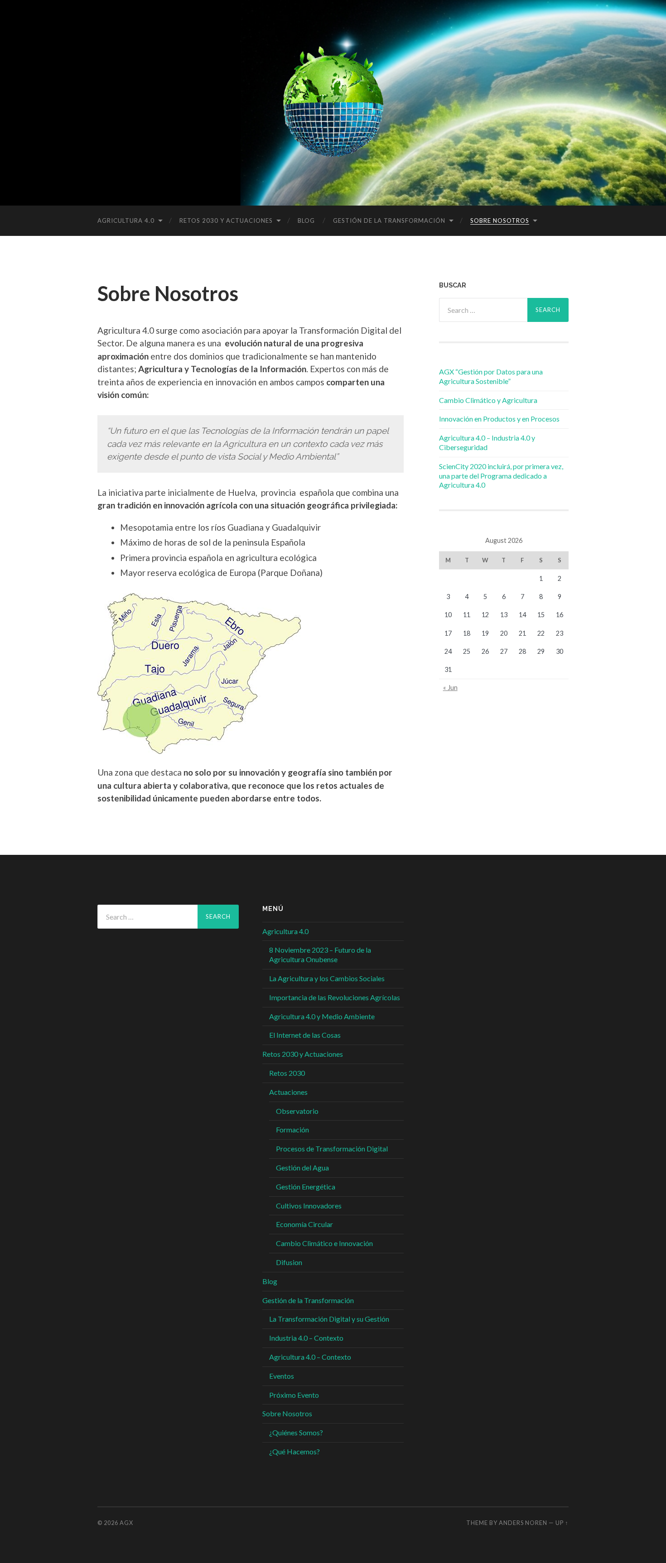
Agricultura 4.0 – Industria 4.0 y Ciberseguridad (487, 442)
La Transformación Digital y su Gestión (329, 1318)
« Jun (450, 687)
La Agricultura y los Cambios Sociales (327, 978)
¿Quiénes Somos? (296, 1432)
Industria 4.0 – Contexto (306, 1337)
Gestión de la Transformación (389, 220)
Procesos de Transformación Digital (332, 1148)
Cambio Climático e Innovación (324, 1243)
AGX (126, 1522)
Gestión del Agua (302, 1167)
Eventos (281, 1375)
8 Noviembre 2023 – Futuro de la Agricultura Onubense (320, 954)
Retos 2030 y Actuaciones (226, 220)
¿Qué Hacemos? (294, 1451)
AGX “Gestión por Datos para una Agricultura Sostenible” (491, 376)
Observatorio (297, 1111)
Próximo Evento (294, 1394)
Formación (292, 1129)
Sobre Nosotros (499, 220)
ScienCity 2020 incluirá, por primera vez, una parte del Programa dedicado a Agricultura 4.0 (501, 475)
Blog (306, 220)
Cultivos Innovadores (309, 1205)
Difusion (289, 1262)
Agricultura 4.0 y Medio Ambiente (322, 1016)
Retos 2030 (287, 1073)
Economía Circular (304, 1224)
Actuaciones (288, 1092)
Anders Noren (523, 1522)
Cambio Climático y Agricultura (488, 400)
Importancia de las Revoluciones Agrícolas (334, 997)
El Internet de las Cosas (305, 1035)
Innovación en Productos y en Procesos (499, 418)
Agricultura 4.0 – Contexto (310, 1356)
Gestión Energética (305, 1186)
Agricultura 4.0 (125, 220)
